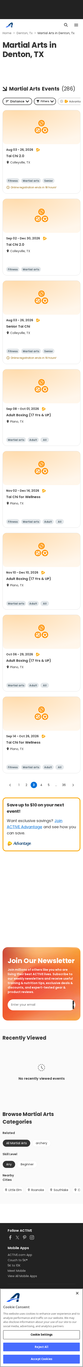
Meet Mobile (17, 1271)
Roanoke (37, 1190)
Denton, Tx (25, 33)
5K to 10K (14, 1265)
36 (64, 785)
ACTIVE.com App (20, 1255)
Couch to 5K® (18, 1260)
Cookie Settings (42, 1334)
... (56, 785)
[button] (45, 101)
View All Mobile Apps (22, 1276)
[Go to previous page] (10, 785)
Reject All (41, 1347)
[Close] (77, 1293)
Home (7, 33)
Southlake (61, 1190)
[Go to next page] (73, 785)
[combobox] (17, 101)
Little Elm (15, 1190)
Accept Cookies (41, 1359)
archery (41, 1143)
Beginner (27, 1164)
